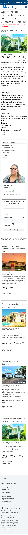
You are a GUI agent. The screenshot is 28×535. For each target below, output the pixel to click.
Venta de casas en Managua (8, 510)
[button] (3, 43)
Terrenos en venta (6, 491)
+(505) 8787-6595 (8, 191)
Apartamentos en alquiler (8, 498)
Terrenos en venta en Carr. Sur (8, 527)
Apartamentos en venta (8, 487)
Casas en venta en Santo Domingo (9, 512)
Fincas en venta (6, 492)
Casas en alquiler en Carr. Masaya (9, 520)
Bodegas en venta (6, 489)
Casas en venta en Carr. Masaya (9, 519)
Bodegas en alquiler (7, 499)
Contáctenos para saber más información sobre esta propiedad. (14, 206)
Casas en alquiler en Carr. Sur (8, 525)
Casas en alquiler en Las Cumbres (9, 522)
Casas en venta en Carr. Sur (8, 523)
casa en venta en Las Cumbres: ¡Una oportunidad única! (13, 249)
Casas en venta (6, 486)
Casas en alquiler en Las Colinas (9, 517)
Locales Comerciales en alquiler (10, 503)
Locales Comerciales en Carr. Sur (9, 528)
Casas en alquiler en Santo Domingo (10, 514)
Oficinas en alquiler (7, 501)
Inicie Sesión (4, 478)
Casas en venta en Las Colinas (8, 515)
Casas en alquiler (6, 496)
